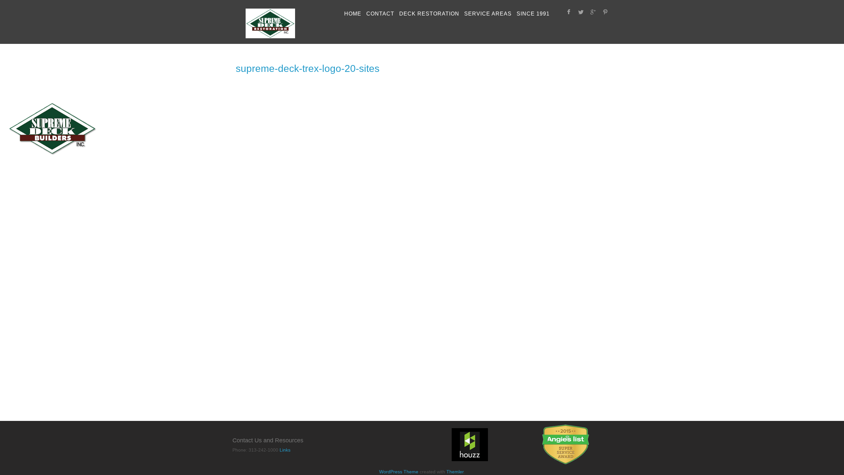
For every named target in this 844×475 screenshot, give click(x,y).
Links (285, 450)
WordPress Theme (398, 471)
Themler (455, 471)
